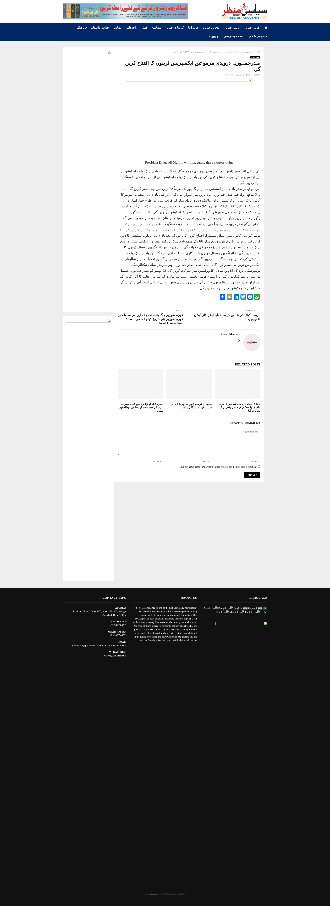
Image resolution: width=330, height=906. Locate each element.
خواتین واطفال (100, 27)
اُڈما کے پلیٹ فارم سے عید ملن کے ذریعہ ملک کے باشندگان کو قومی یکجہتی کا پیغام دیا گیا (239, 407)
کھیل (144, 27)
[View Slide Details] (125, 11)
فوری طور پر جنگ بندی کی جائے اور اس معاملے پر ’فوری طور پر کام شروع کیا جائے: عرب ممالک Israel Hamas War (151, 319)
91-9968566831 (118, 635)
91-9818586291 (118, 625)
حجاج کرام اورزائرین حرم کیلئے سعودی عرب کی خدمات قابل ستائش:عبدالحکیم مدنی (141, 407)
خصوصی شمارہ (257, 36)
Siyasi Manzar (252, 75)
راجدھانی (131, 27)
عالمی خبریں (232, 27)
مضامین (156, 27)
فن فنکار (81, 27)
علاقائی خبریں (211, 27)
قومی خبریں (251, 27)
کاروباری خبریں (175, 27)
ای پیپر (215, 36)
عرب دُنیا (193, 27)
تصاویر (117, 27)
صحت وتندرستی (233, 36)
